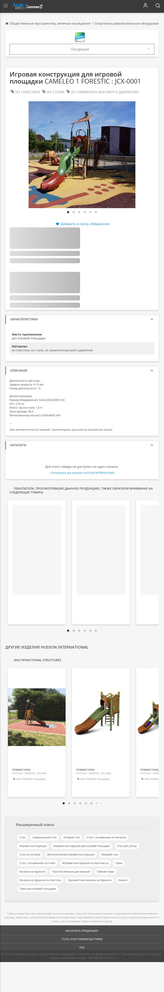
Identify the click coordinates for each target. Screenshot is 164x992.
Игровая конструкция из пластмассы (85, 863)
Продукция (80, 49)
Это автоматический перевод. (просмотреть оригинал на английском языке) (61, 429)
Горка (118, 863)
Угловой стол (71, 837)
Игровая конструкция (33, 846)
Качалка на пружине (32, 871)
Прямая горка (105, 871)
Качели (122, 880)
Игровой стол (109, 854)
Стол (22, 837)
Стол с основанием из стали (37, 863)
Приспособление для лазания (71, 871)
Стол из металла (29, 854)
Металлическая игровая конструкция (71, 854)
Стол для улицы (127, 846)
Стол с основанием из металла (106, 837)
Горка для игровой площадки (37, 888)
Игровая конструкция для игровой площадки (81, 846)
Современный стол (44, 837)
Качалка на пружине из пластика (40, 880)
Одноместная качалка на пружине (89, 880)
